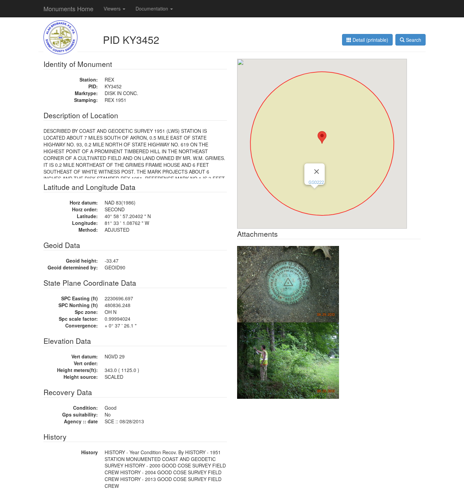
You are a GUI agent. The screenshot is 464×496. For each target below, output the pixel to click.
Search (413, 39)
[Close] (316, 171)
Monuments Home (68, 8)
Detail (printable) (369, 39)
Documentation (152, 8)
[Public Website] (60, 36)
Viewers (113, 8)
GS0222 (316, 182)
